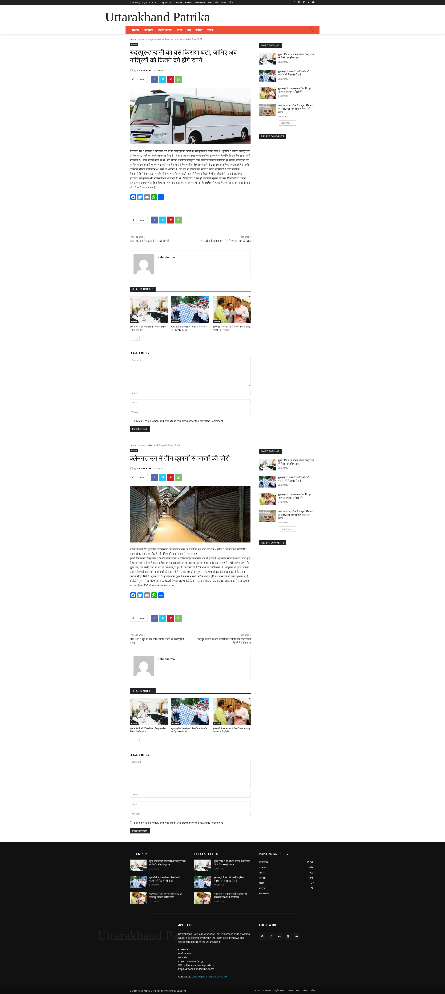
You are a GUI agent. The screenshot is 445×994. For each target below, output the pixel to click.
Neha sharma (144, 70)
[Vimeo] (308, 3)
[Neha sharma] (132, 70)
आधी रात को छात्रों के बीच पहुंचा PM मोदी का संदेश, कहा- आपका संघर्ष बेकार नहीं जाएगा (295, 109)
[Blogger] (262, 936)
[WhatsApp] (178, 79)
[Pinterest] (170, 79)
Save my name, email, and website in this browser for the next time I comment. (179, 420)
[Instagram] (299, 3)
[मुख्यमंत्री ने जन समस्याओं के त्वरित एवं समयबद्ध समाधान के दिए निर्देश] (232, 309)
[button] (311, 30)
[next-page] (137, 338)
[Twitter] (304, 3)
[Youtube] (313, 3)
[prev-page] (132, 338)
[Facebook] (294, 3)
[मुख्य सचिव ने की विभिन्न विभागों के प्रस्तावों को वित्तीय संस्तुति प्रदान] (149, 309)
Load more (286, 122)
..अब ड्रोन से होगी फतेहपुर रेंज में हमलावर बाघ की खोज (225, 240)
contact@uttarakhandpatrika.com (210, 976)
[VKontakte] (296, 936)
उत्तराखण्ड (141, 39)
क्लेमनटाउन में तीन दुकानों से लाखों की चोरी (149, 240)
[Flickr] (279, 936)
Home (133, 39)
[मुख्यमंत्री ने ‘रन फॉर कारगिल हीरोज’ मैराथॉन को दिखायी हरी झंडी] (190, 309)
